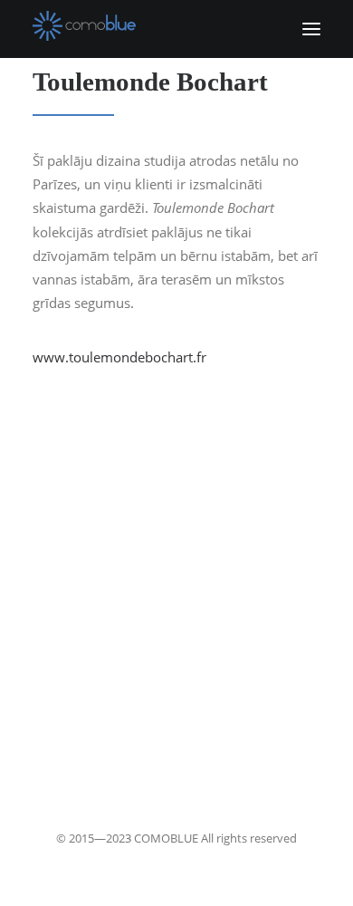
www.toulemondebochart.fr (119, 357)
